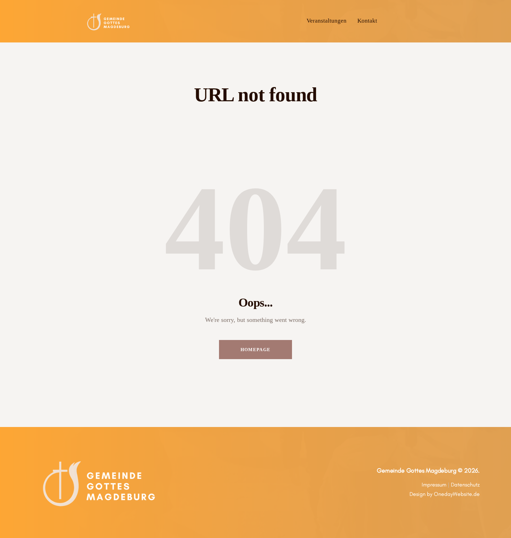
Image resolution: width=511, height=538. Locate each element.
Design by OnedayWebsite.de (444, 494)
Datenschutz (465, 484)
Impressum (434, 484)
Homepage (255, 349)
